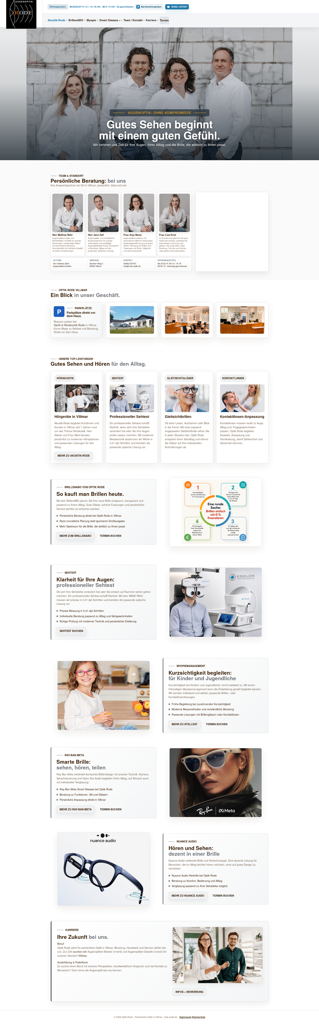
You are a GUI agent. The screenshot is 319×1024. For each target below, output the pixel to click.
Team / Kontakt (133, 20)
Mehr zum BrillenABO (75, 536)
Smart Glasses (108, 20)
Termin (164, 20)
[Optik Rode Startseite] (21, 13)
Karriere (151, 20)
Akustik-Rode (56, 20)
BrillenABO (75, 20)
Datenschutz (198, 1017)
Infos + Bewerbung (189, 992)
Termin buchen (110, 536)
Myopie (91, 20)
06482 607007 (130, 263)
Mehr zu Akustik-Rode (74, 455)
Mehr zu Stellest (185, 724)
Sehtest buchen (71, 631)
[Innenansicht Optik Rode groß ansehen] (132, 320)
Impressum (185, 1017)
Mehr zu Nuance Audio (188, 895)
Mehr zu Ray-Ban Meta (76, 809)
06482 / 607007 (179, 6)
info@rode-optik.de (132, 266)
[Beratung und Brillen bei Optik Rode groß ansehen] (242, 320)
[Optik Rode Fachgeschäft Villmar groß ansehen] (187, 320)
